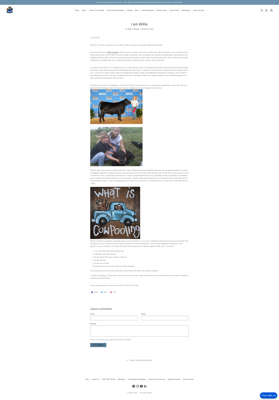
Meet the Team (162, 10)
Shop (84, 10)
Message (93, 324)
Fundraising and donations (137, 379)
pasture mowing (198, 10)
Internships (121, 379)
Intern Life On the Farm (157, 379)
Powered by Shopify (146, 393)
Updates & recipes (174, 379)
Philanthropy (186, 10)
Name (92, 314)
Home (77, 10)
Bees (136, 10)
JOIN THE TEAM (108, 379)
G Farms (134, 393)
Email (143, 314)
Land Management (147, 10)
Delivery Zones (188, 379)
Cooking (129, 10)
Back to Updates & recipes (141, 360)
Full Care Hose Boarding (115, 10)
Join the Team (174, 10)
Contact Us (95, 379)
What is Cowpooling (97, 10)
